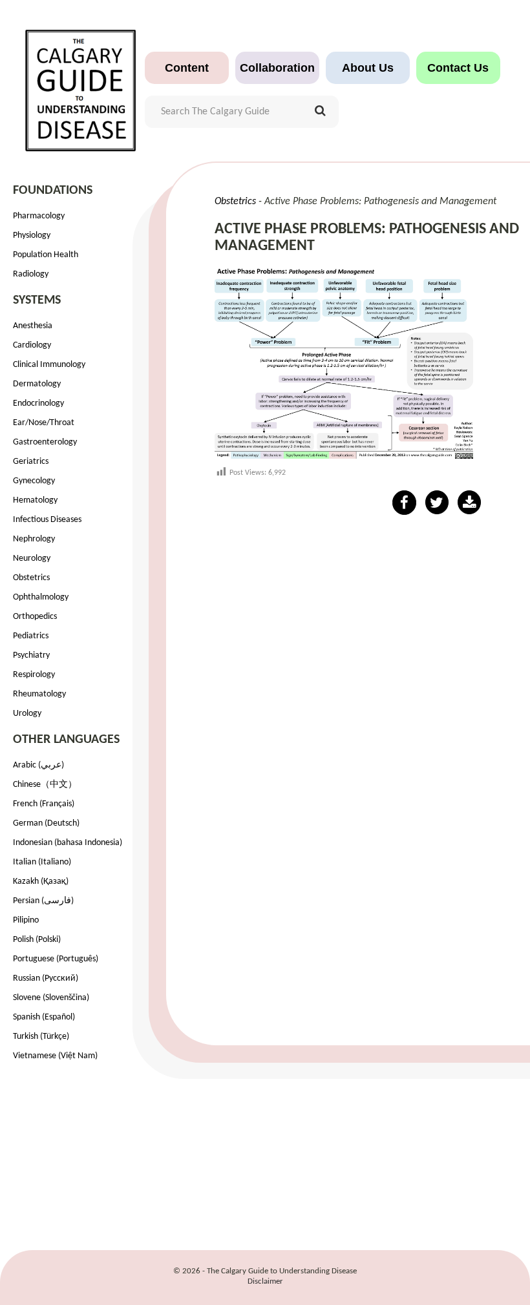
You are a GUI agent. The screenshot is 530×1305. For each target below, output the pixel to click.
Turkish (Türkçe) (41, 1036)
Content (187, 67)
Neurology (31, 558)
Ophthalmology (41, 597)
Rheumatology (39, 694)
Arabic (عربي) (38, 765)
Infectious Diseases (47, 520)
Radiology (30, 274)
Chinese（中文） (45, 784)
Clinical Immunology (49, 365)
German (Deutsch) (46, 823)
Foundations (52, 190)
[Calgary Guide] (81, 84)
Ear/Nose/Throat (43, 423)
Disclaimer (265, 1281)
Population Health (45, 255)
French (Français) (43, 804)
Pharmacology (39, 216)
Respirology (34, 675)
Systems (37, 300)
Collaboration (277, 67)
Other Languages (66, 739)
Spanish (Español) (44, 1017)
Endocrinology (38, 403)
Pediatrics (30, 636)
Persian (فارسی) (43, 901)
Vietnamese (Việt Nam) (55, 1056)
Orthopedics (35, 616)
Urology (27, 713)
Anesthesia (32, 326)
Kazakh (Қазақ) (41, 881)
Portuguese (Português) (55, 959)
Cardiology (32, 345)
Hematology (35, 500)
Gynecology (34, 481)
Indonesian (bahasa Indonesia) (67, 843)
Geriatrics (30, 461)
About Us (368, 67)
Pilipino (26, 920)
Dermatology (37, 384)
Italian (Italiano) (42, 862)
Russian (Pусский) (45, 978)
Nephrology (34, 539)
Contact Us (458, 67)
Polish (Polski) (37, 940)
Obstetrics (31, 578)
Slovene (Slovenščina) (51, 998)
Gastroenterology (45, 442)
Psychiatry (31, 655)
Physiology (31, 235)
